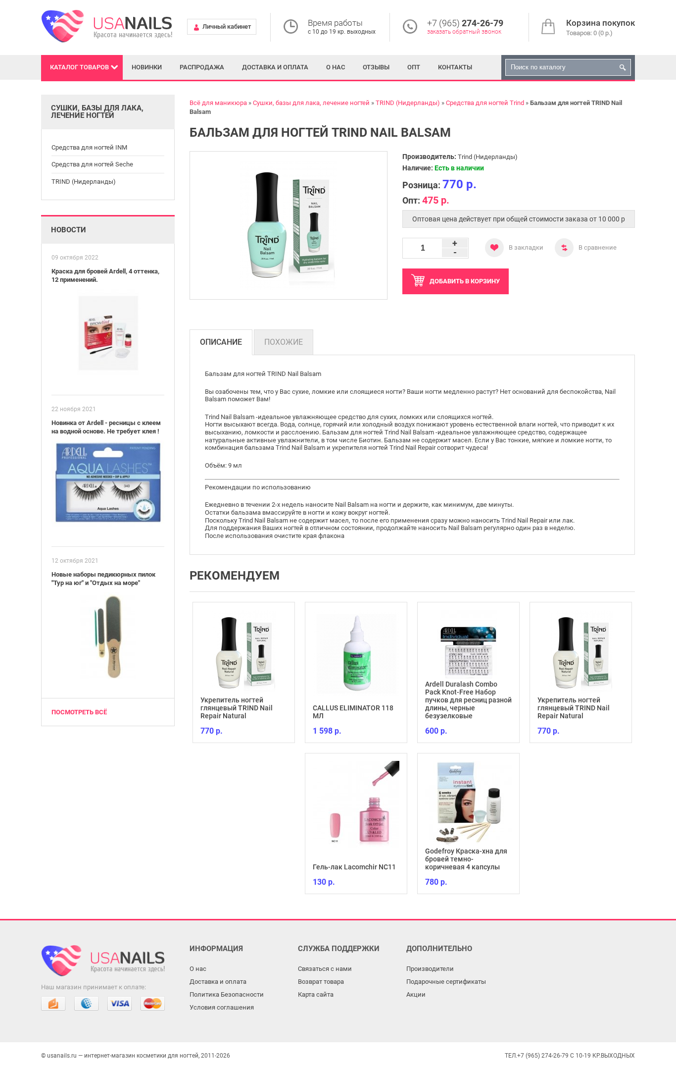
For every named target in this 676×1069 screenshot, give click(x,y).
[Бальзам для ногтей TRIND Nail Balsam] (288, 225)
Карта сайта (316, 994)
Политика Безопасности (227, 994)
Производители (430, 968)
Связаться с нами (325, 968)
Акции (416, 994)
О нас (335, 67)
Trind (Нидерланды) (488, 156)
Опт (413, 67)
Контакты (455, 67)
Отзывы (376, 67)
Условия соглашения (222, 1007)
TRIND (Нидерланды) (83, 181)
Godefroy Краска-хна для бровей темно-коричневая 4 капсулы (466, 859)
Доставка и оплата (275, 67)
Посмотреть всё (79, 712)
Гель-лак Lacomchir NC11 (354, 867)
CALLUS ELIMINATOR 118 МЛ (353, 712)
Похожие (283, 342)
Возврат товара (321, 981)
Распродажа (202, 67)
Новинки (147, 67)
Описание (221, 342)
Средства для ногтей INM (89, 147)
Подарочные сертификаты (446, 981)
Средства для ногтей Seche (92, 164)
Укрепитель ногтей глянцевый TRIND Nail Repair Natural (236, 708)
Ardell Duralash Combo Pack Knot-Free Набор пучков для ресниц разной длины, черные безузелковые (468, 700)
